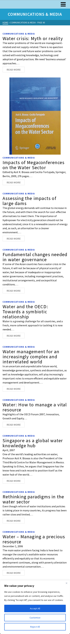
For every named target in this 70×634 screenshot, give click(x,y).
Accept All (35, 608)
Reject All (35, 626)
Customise (35, 617)
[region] (35, 607)
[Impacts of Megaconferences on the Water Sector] (35, 116)
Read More (14, 69)
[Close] (66, 583)
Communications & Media (19, 33)
